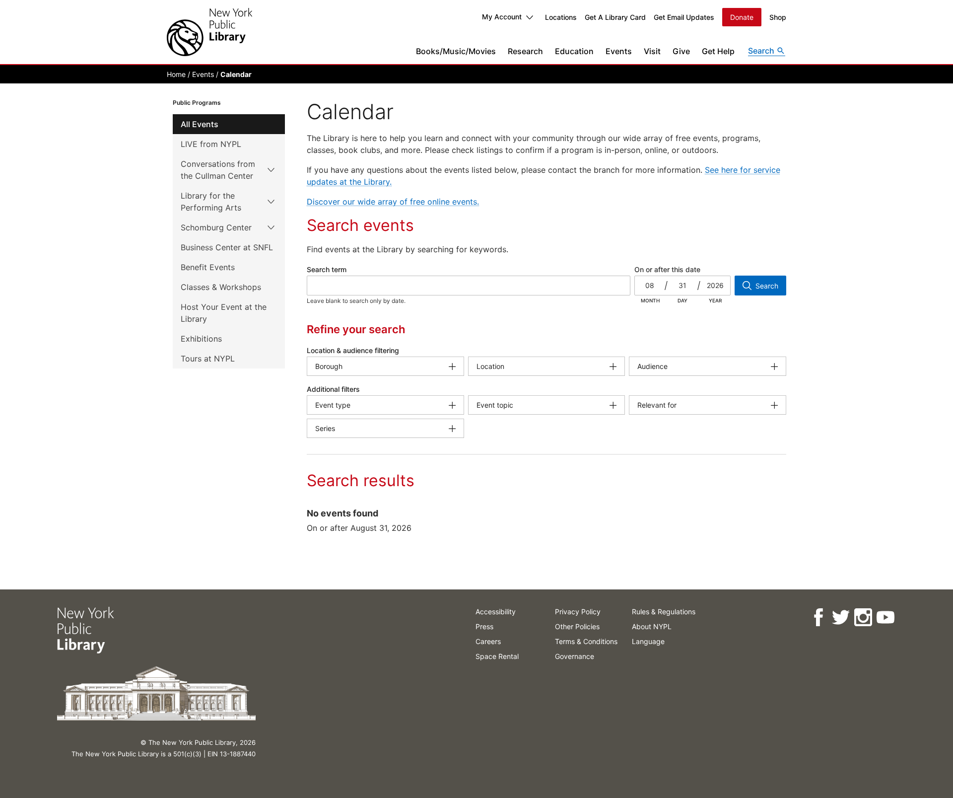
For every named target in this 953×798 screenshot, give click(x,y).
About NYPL (652, 626)
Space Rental (497, 656)
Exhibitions (201, 339)
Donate (741, 17)
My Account (502, 16)
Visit (652, 51)
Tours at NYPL (208, 358)
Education (574, 51)
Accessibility (496, 611)
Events (619, 51)
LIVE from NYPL (211, 144)
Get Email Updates (684, 17)
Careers (488, 641)
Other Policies (577, 626)
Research (525, 51)
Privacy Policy (578, 611)
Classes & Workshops (221, 287)
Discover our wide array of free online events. (393, 202)
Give (681, 51)
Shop (777, 17)
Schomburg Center (216, 227)
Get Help (718, 51)
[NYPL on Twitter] (840, 617)
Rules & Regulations (663, 611)
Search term (326, 269)
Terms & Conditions (586, 641)
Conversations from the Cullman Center (218, 170)
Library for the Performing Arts (211, 202)
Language (648, 641)
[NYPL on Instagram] (862, 617)
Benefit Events (208, 267)
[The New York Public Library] (209, 32)
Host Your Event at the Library (224, 313)
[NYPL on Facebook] (817, 617)
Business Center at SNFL (227, 247)
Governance (574, 656)
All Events (199, 124)
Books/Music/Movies (456, 51)
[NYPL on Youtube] (884, 617)
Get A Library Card (615, 17)
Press (484, 626)
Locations (561, 17)
